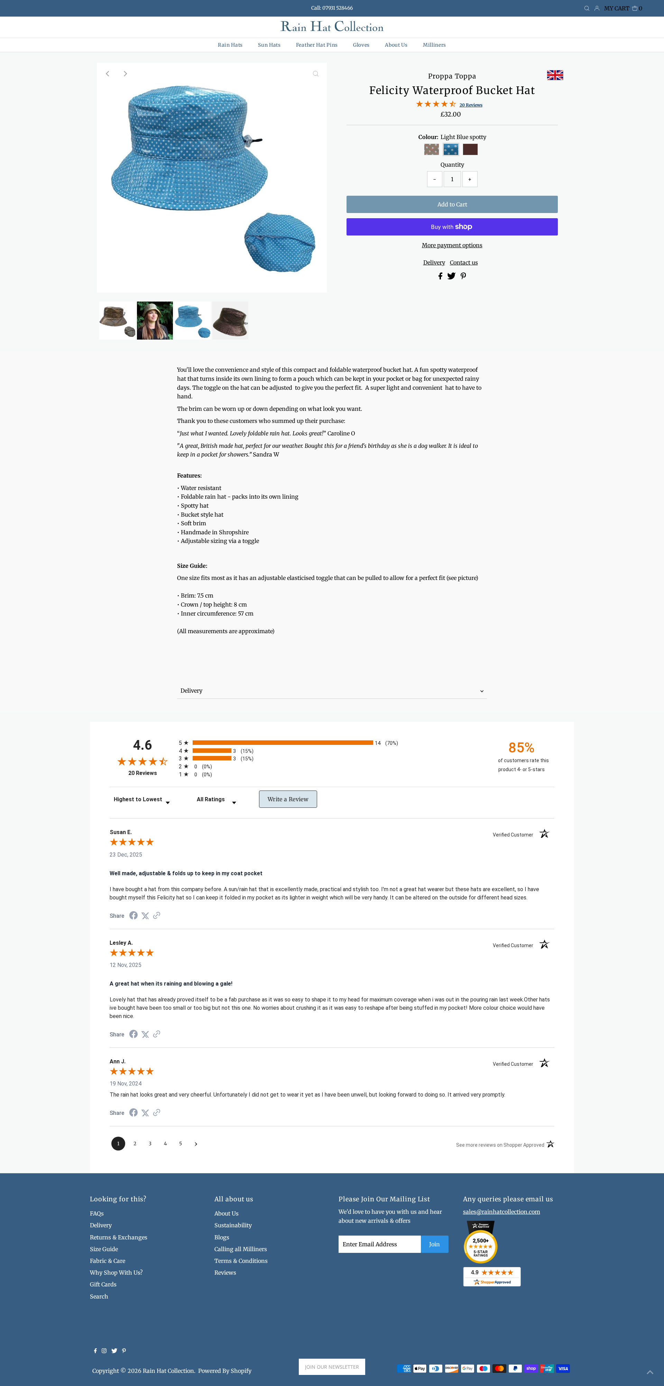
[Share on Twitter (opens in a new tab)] (145, 916)
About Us (226, 1213)
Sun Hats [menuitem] (269, 45)
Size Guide (104, 1249)
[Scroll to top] (650, 1372)
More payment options (452, 245)
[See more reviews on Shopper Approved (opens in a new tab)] (156, 916)
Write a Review (288, 799)
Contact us (464, 262)
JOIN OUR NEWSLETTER (332, 1367)
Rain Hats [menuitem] (230, 45)
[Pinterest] (124, 1351)
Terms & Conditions (241, 1260)
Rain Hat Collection (168, 1370)
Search (99, 1296)
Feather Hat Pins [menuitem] (317, 45)
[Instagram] (104, 1351)
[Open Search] (586, 9)
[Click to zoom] (315, 73)
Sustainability (233, 1225)
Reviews (225, 1272)
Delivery (434, 262)
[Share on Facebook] (441, 277)
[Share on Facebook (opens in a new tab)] (133, 916)
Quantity (452, 164)
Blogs (221, 1237)
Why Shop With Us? (116, 1272)
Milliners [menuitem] (434, 45)
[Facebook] (95, 1351)
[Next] (124, 73)
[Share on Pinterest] (463, 277)
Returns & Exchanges (118, 1237)
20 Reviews (471, 105)
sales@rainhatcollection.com (501, 1211)
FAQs (97, 1213)
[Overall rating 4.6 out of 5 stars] (436, 105)
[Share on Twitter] (452, 277)
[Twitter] (114, 1351)
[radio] (332, 742)
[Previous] (108, 73)
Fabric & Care (107, 1260)
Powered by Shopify (224, 1370)
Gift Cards (103, 1284)
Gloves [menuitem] (361, 45)
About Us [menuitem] (396, 45)
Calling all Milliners (240, 1249)
